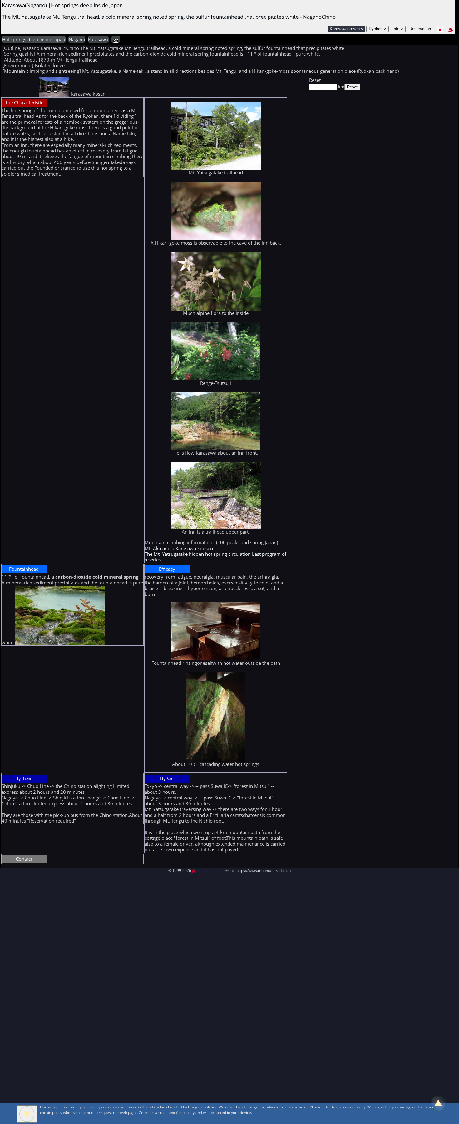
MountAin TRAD (210, 870)
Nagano (77, 39)
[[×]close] (26, 1114)
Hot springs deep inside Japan (33, 39)
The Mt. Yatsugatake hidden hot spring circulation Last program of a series (215, 557)
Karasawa (98, 39)
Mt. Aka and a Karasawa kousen (179, 548)
